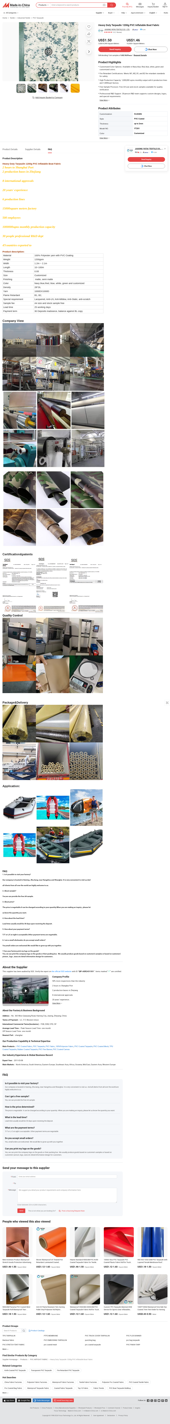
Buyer (110, 13)
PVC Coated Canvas (61, 1049)
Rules (166, 13)
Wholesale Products (85, 1408)
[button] (104, 5)
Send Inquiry (115, 49)
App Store (9, 1400)
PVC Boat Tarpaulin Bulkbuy (120, 1388)
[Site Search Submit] (111, 5)
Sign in (165, 6)
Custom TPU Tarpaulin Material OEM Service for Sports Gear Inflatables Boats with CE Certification (118, 1309)
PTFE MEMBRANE (51, 1335)
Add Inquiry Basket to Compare (48, 97)
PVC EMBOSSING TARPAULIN (55, 1340)
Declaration (111, 1415)
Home (4, 18)
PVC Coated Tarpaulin (83, 1046)
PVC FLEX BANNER (133, 1335)
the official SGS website (61, 971)
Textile (12, 18)
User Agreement (98, 1415)
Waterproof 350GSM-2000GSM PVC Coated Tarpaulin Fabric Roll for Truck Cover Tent (84, 1309)
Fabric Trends (98, 1388)
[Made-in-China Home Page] (16, 5)
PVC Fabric (50, 1046)
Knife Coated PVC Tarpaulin (15, 1370)
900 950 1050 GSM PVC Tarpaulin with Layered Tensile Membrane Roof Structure (152, 1262)
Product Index (127, 1408)
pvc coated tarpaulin (93, 1344)
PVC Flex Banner (45, 1049)
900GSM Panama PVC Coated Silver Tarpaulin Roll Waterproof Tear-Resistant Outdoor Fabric (16, 1309)
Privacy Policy (123, 1415)
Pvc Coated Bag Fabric (13, 1388)
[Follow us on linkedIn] (166, 1400)
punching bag (90, 1340)
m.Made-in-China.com (91, 1411)
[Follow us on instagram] (155, 1400)
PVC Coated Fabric (24, 1046)
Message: (12, 1190)
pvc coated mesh (50, 1344)
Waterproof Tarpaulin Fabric (38, 1388)
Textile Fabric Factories (88, 1382)
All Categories (11, 13)
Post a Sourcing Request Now (72, 1211)
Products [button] (42, 5)
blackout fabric (8, 1340)
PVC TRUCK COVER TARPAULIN (97, 1335)
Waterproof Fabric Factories (63, 1382)
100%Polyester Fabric (65, 1046)
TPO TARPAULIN (8, 1335)
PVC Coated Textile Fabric (139, 1382)
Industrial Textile (23, 18)
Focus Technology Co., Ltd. (67, 1415)
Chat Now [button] (152, 49)
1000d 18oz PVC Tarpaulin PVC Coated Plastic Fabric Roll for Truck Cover (117, 1262)
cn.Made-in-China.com (108, 1411)
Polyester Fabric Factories (37, 1382)
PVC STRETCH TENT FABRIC (13, 1344)
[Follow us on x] (151, 1400)
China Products (47, 1408)
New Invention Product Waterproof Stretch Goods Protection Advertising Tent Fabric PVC (16, 1262)
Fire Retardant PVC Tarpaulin (68, 1370)
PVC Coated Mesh (101, 1046)
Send (21, 1210)
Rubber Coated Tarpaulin (27, 1049)
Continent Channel (114, 1408)
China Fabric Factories (13, 1382)
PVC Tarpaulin (38, 18)
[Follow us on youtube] (159, 1400)
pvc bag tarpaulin (133, 1340)
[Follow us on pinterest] (162, 1400)
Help (123, 13)
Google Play (24, 1400)
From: (14, 1177)
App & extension (137, 13)
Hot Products (34, 1408)
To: (15, 1183)
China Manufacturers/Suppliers (65, 1408)
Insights (137, 1408)
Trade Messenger (42, 1400)
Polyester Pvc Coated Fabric (113, 1382)
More (4, 1393)
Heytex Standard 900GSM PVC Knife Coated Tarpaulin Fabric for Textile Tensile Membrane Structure (84, 1262)
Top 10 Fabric (83, 1388)
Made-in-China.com (74, 1411)
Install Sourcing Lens (65, 1400)
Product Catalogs (38, 1330)
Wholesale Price (99, 1408)
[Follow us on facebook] (148, 1400)
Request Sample (140, 55)
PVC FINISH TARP (133, 1344)
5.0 (138, 152)
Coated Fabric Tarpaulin (63, 1388)
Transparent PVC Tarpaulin (41, 1370)
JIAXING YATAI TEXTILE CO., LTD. (117, 29)
